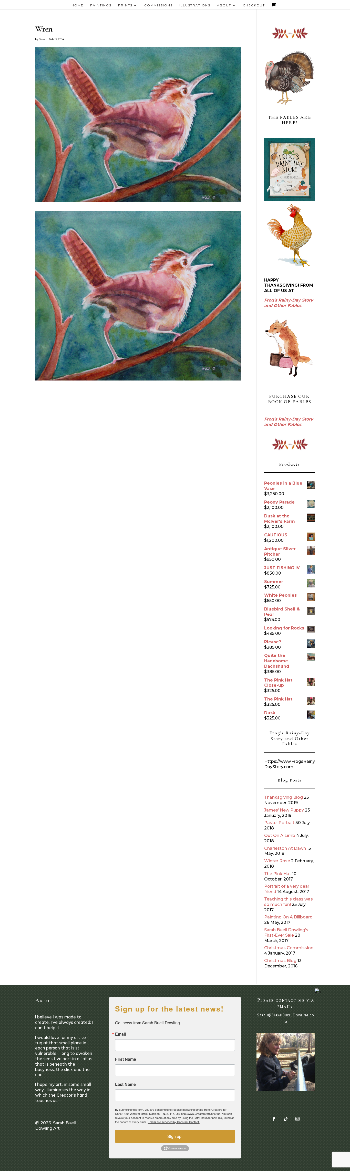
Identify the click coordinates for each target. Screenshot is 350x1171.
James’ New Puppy (284, 810)
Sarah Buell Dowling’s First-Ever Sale (286, 932)
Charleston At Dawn (285, 848)
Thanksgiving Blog (283, 797)
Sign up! (174, 1136)
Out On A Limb (279, 835)
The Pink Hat (277, 873)
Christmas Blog (280, 960)
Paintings (100, 5)
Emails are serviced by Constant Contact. (174, 1122)
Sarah (43, 39)
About (224, 5)
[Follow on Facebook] (274, 1119)
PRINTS (125, 5)
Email (120, 1034)
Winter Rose (277, 860)
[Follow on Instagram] (297, 1119)
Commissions (158, 5)
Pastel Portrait (279, 822)
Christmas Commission (288, 947)
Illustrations (194, 5)
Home (77, 5)
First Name (125, 1059)
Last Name (125, 1084)
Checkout (254, 5)
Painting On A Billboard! (289, 917)
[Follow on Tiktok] (286, 1119)
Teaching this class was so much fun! (288, 902)
